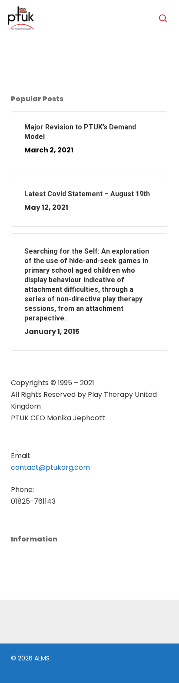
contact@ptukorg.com (50, 467)
